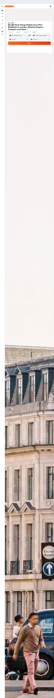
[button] (2, 6)
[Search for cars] (2, 16)
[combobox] (26, 32)
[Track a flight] (2, 23)
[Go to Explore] (2, 20)
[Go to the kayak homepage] (9, 6)
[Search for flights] (2, 10)
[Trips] (2, 27)
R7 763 (11, 25)
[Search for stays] (2, 13)
